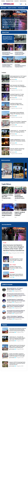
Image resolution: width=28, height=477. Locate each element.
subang (12, 272)
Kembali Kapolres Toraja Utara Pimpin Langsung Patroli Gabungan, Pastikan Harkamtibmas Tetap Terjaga (13, 22)
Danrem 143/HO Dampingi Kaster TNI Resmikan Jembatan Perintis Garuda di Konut (17, 363)
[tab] (9, 71)
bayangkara (21, 8)
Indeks (4, 8)
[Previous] (2, 169)
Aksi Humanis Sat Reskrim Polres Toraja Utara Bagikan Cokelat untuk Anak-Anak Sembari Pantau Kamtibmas (7, 55)
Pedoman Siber (23, 1)
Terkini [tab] (4, 72)
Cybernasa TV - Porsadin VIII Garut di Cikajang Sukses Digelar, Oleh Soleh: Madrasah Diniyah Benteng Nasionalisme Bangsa (17, 338)
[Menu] (2, 4)
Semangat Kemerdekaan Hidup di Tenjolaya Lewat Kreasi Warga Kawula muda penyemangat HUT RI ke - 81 (20, 67)
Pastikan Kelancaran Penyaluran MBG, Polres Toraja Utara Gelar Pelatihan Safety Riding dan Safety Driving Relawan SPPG (17, 267)
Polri (4, 242)
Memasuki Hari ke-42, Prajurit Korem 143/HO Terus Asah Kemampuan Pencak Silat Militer (8, 39)
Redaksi (3, 1)
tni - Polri (13, 265)
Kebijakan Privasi (9, 1)
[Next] (25, 169)
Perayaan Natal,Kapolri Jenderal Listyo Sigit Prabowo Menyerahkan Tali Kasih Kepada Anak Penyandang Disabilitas (20, 200)
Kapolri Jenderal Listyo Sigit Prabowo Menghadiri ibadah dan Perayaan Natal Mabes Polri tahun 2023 (20, 217)
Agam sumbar (12, 8)
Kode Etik (16, 1)
